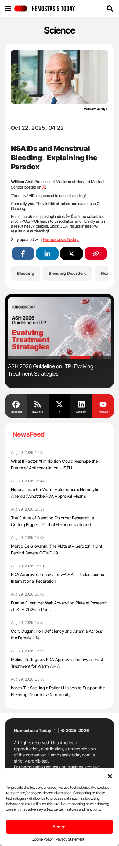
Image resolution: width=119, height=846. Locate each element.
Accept (59, 826)
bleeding (25, 273)
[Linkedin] (81, 403)
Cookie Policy (42, 839)
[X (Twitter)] (71, 253)
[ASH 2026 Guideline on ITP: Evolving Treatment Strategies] (59, 328)
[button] (110, 776)
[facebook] (23, 253)
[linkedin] (47, 253)
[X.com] (59, 403)
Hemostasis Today (61, 239)
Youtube (103, 411)
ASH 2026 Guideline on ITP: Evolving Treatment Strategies (50, 370)
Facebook (16, 411)
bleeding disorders (67, 273)
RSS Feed (37, 411)
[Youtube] (103, 403)
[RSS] (38, 403)
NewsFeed (29, 434)
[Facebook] (16, 403)
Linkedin (81, 411)
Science (59, 30)
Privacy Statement (70, 839)
